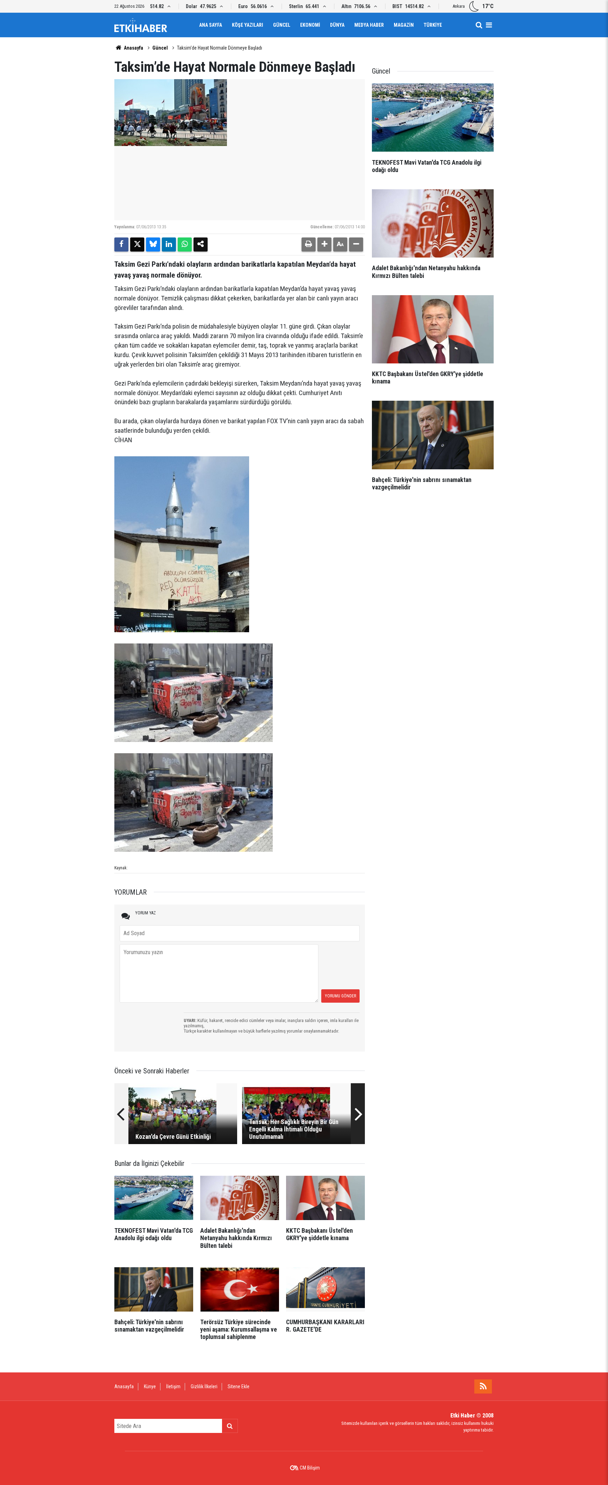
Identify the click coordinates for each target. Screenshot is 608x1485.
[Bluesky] (153, 244)
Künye (150, 1386)
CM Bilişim (310, 1468)
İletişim (173, 1386)
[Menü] (489, 25)
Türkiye (433, 25)
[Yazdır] (309, 244)
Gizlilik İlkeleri (204, 1386)
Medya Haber (369, 25)
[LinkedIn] (169, 244)
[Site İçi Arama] (479, 25)
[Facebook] (121, 244)
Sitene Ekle (238, 1386)
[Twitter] (137, 244)
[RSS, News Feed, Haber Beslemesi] (483, 1386)
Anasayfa (133, 48)
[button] (324, 244)
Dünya (337, 25)
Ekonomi (310, 25)
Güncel (281, 25)
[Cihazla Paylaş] (201, 244)
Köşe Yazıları (247, 25)
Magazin (404, 25)
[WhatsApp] (185, 244)
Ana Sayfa (210, 25)
